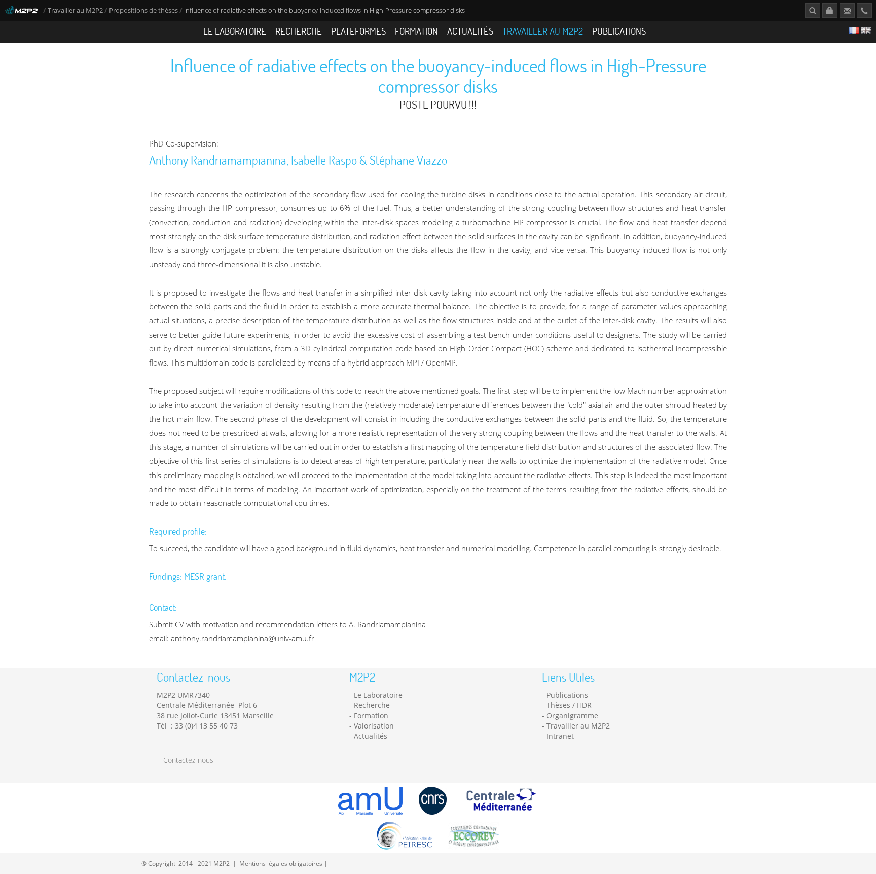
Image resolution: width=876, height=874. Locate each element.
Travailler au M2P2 (75, 10)
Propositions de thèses (143, 10)
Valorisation (374, 726)
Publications (619, 31)
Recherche (298, 31)
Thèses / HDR (569, 705)
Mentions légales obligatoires (280, 863)
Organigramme (572, 715)
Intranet (560, 736)
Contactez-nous (188, 760)
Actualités (470, 31)
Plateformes (358, 31)
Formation (416, 31)
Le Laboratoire (234, 31)
